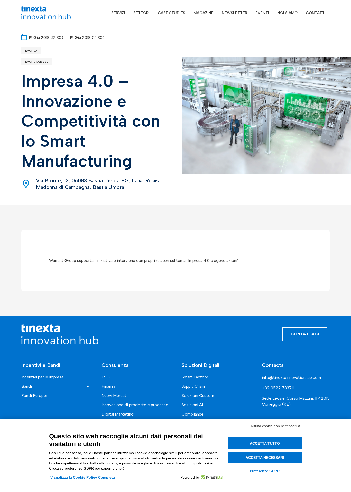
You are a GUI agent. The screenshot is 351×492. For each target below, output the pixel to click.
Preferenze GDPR (265, 471)
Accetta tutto (265, 443)
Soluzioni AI (192, 404)
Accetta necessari (265, 457)
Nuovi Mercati (114, 395)
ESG (105, 377)
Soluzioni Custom (198, 395)
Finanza (108, 386)
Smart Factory (195, 377)
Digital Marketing (117, 414)
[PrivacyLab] (211, 477)
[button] (128, 13)
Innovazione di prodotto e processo (134, 404)
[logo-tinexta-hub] (46, 12)
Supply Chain (193, 386)
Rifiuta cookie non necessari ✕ (276, 426)
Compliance (193, 414)
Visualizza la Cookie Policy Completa (82, 477)
